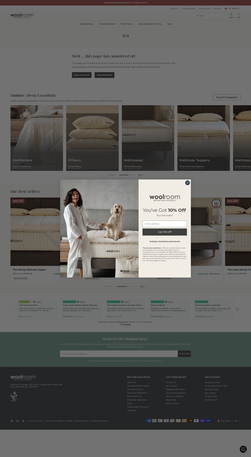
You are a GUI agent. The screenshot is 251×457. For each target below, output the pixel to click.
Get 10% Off (164, 232)
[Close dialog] (187, 183)
